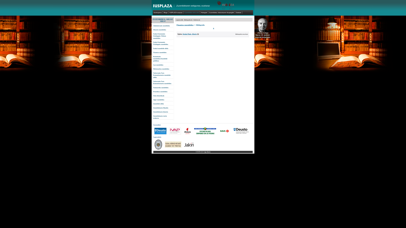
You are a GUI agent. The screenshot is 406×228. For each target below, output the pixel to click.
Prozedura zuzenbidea (160, 91)
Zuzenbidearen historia (160, 112)
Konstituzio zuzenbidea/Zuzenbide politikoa (160, 59)
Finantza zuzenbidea (159, 52)
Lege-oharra (207, 152)
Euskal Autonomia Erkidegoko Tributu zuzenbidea (159, 36)
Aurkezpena (158, 12)
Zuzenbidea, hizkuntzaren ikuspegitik (221, 12)
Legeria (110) (179, 20)
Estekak (238, 12)
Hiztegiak (204, 12)
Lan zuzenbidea (158, 65)
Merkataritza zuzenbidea (161, 69)
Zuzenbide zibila (158, 104)
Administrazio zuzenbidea (161, 26)
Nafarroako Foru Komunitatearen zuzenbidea (162, 82)
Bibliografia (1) (188, 20)
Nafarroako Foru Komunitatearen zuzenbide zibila (162, 75)
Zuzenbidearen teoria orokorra (160, 117)
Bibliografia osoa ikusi (241, 34)
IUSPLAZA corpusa (175, 12)
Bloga (165, 12)
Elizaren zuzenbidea (159, 30)
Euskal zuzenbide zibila (160, 48)
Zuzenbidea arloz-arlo (191, 12)
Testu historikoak (158, 96)
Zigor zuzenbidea (158, 100)
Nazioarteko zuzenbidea (160, 87)
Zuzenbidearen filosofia (160, 108)
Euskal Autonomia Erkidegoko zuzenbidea (160, 43)
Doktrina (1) (196, 20)
